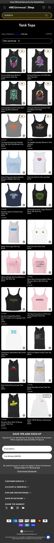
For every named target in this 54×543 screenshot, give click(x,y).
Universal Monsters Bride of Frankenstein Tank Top (10, 76)
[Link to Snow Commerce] (27, 532)
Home (3, 34)
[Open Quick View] (24, 70)
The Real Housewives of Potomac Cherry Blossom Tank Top (39, 315)
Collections (10, 34)
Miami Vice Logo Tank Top (10, 246)
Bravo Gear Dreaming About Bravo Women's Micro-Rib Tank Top (39, 280)
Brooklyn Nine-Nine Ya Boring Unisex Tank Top (11, 423)
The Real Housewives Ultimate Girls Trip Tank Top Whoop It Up (12, 143)
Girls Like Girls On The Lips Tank (38, 177)
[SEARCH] (48, 15)
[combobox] (27, 15)
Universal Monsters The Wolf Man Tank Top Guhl (39, 76)
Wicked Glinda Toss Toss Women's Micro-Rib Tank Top (13, 278)
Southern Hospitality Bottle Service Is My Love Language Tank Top (13, 318)
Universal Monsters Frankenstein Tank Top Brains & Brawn (12, 109)
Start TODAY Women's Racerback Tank (39, 421)
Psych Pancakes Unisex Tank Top (38, 387)
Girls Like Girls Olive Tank (36, 246)
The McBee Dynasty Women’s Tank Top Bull (39, 143)
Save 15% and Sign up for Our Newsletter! (27, 2)
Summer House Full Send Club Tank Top (11, 212)
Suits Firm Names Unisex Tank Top (39, 352)
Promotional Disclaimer (27, 471)
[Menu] (4, 7)
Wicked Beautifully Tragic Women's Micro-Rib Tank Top (39, 210)
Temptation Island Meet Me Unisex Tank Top (13, 353)
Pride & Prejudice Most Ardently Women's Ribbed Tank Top (12, 178)
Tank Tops (17, 34)
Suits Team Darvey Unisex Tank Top (12, 386)
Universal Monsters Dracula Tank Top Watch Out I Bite (38, 109)
